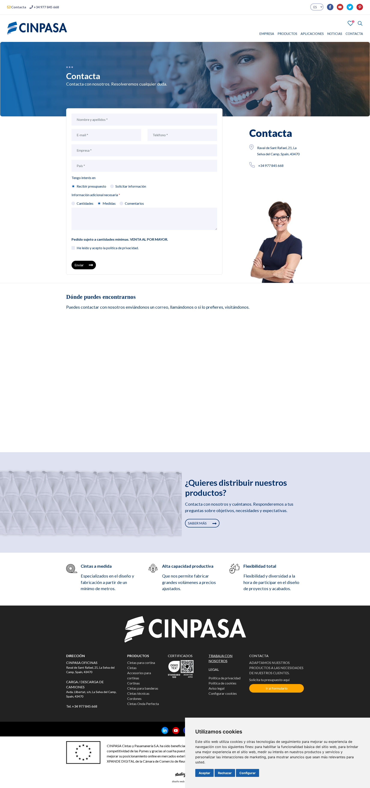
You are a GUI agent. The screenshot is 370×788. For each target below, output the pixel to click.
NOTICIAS (334, 34)
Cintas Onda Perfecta (143, 704)
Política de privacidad (224, 678)
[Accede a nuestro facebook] (328, 7)
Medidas (109, 203)
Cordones (134, 698)
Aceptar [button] (204, 773)
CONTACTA (354, 34)
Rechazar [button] (225, 773)
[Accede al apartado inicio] (37, 28)
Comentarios (134, 203)
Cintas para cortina (141, 663)
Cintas (132, 668)
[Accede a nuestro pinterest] (358, 7)
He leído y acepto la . (108, 248)
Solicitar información (130, 186)
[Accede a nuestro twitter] (348, 7)
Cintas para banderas (142, 688)
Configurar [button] (247, 773)
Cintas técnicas (138, 693)
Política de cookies (222, 683)
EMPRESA (266, 34)
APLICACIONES (312, 34)
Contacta (18, 7)
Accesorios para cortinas (139, 675)
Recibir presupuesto (91, 186)
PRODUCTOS (287, 34)
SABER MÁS (197, 523)
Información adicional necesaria (96, 195)
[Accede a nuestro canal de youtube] (338, 7)
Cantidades (85, 203)
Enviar (79, 265)
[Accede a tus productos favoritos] (351, 23)
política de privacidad (122, 248)
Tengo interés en (83, 178)
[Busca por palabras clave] (358, 23)
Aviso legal (216, 688)
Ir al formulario (277, 688)
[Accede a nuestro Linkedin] (163, 731)
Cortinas (133, 683)
